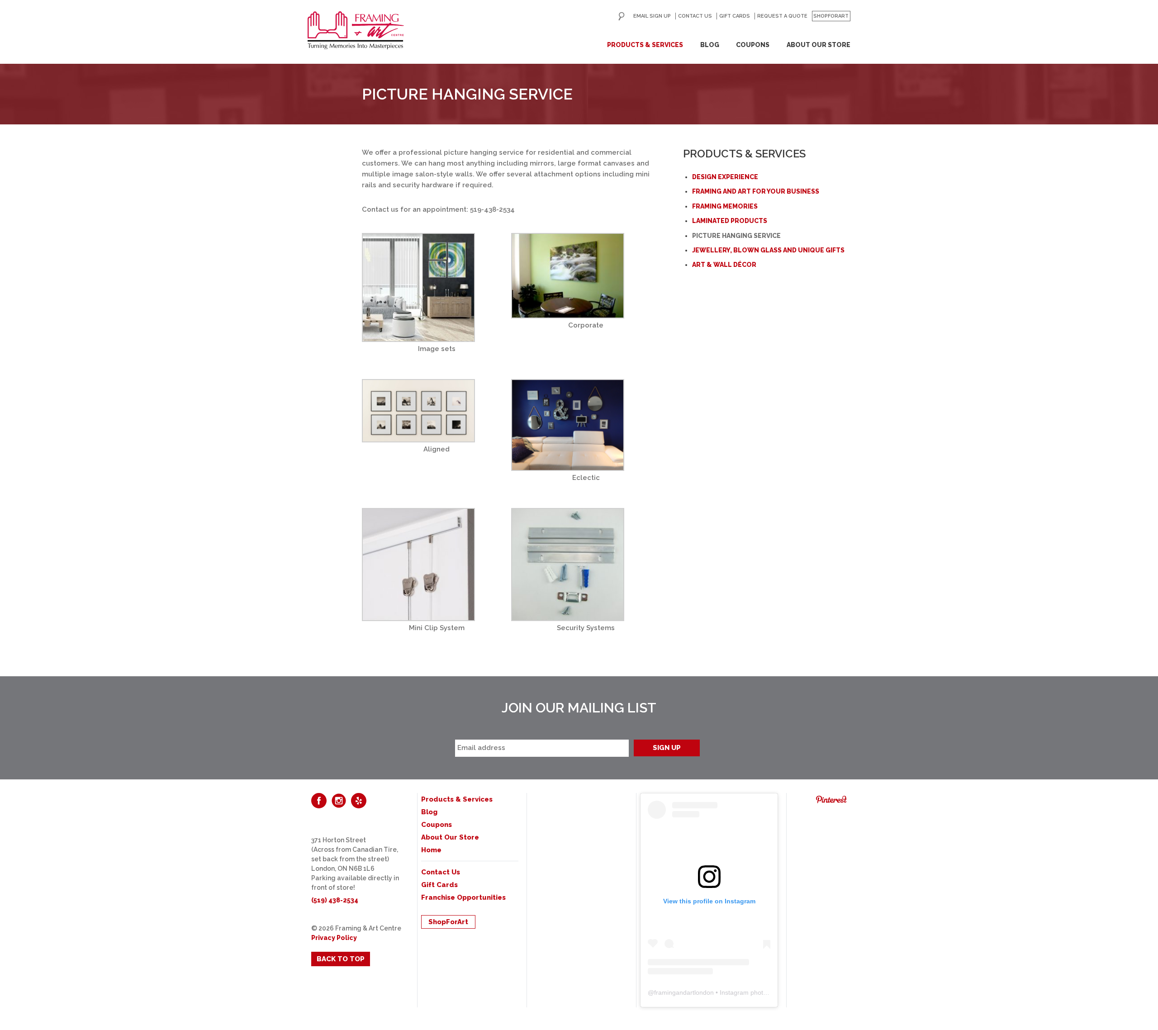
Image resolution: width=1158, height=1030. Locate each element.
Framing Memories (725, 206)
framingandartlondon (684, 992)
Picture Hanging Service (736, 235)
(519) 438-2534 (334, 900)
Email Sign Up (652, 16)
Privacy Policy (334, 937)
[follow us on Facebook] (319, 800)
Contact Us (695, 16)
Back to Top (341, 959)
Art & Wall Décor (724, 264)
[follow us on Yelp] (358, 800)
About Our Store (818, 44)
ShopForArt (831, 16)
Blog (709, 44)
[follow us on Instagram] (338, 800)
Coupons (752, 44)
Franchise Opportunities (463, 897)
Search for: (621, 16)
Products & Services (645, 44)
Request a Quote (782, 16)
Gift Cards (734, 16)
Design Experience (725, 176)
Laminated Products (729, 220)
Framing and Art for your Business (755, 191)
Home (431, 850)
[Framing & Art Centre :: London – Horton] (356, 30)
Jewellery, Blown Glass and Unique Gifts (768, 250)
